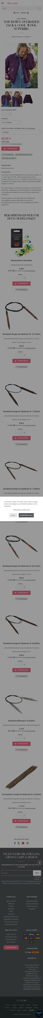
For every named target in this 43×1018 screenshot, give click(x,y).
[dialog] (21, 509)
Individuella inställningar (21, 509)
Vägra (13, 515)
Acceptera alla (26, 515)
